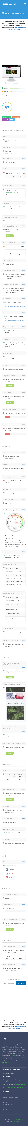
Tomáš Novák (16, 1121)
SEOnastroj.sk (19, 1119)
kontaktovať (4, 1062)
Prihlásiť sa (9, 236)
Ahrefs (14, 912)
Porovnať (6, 119)
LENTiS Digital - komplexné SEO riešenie (13, 1087)
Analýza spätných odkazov (11, 1097)
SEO (14, 1055)
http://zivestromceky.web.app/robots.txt (14, 320)
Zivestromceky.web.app (10, 83)
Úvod (4, 1095)
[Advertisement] (14, 47)
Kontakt (5, 1109)
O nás (4, 1100)
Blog (4, 1107)
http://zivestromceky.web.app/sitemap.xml (15, 306)
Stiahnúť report (7, 117)
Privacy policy (7, 1104)
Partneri (5, 1102)
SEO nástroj (17, 1080)
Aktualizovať (16, 117)
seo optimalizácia (20, 1084)
